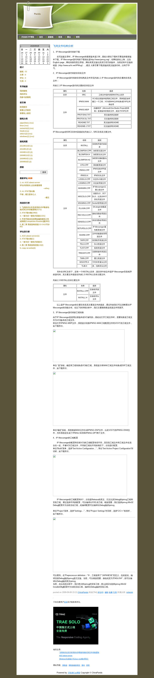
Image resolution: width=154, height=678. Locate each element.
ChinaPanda (83, 592)
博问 (83, 665)
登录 (65, 602)
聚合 (69, 37)
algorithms (24, 123)
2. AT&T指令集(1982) (28, 213)
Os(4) (22, 131)
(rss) (31, 123)
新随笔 (50, 37)
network (129, 592)
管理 (78, 37)
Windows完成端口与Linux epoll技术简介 (73, 659)
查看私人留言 (25, 113)
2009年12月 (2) (26, 152)
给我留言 (23, 107)
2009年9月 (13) (26, 158)
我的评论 (23, 94)
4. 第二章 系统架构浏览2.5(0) (31, 245)
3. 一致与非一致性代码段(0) (31, 242)
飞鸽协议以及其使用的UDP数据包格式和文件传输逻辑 (79, 652)
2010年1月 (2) (25, 149)
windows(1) (24, 136)
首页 (41, 37)
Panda (37, 14)
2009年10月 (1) (26, 155)
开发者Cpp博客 (27, 37)
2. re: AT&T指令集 (27, 191)
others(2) (24, 134)
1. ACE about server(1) (29, 236)
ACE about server (65, 655)
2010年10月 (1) (26, 146)
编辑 (106, 592)
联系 (60, 37)
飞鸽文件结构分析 (63, 45)
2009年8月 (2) (25, 162)
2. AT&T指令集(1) (27, 239)
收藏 (110, 592)
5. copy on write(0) (27, 248)
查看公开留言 (25, 110)
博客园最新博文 (74, 665)
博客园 (64, 665)
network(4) (24, 128)
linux (22, 126)
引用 (115, 592)
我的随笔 (23, 91)
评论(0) (100, 592)
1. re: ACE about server (30, 182)
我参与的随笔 (25, 97)
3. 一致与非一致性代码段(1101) (32, 216)
